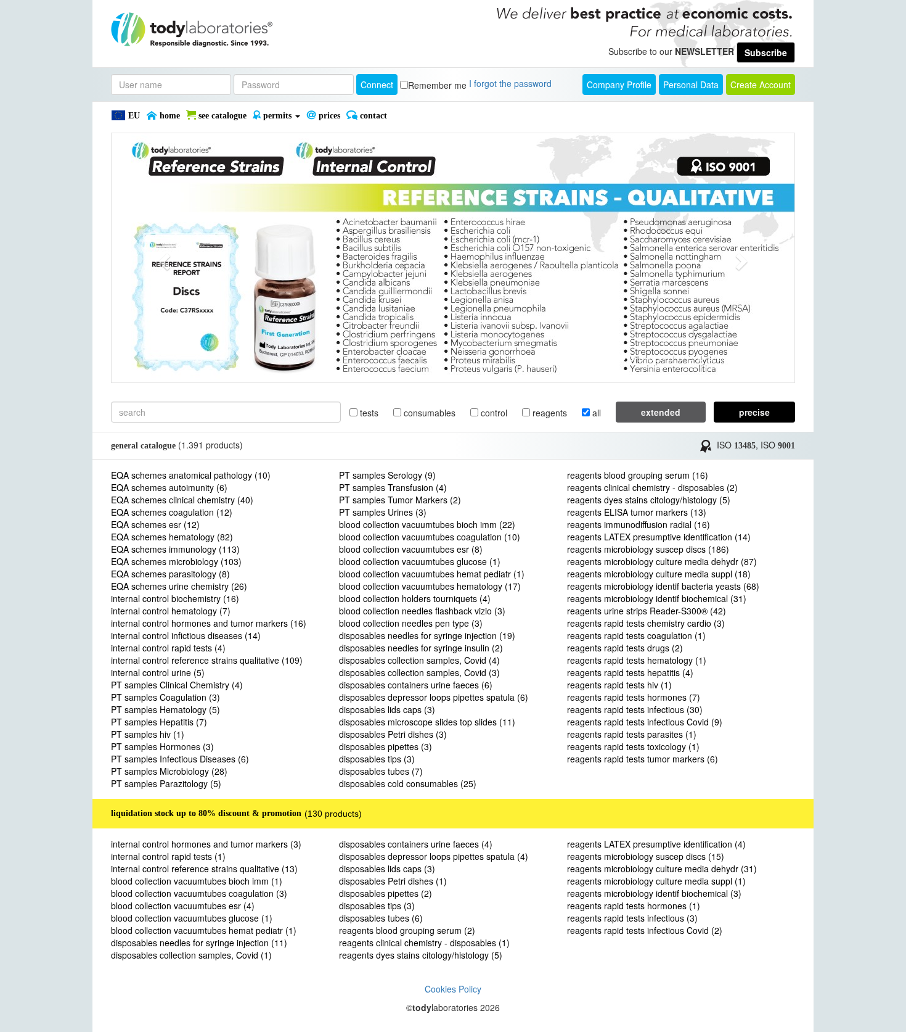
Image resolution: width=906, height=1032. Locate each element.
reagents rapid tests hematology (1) (636, 660)
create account (760, 84)
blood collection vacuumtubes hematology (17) (430, 586)
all (595, 413)
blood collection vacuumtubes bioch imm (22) (427, 524)
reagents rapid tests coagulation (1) (636, 635)
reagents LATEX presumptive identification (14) (659, 536)
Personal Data (691, 84)
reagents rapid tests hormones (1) (633, 905)
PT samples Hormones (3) (162, 746)
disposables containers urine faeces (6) (415, 685)
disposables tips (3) (377, 759)
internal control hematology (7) (171, 611)
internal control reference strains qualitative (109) (207, 660)
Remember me (437, 85)
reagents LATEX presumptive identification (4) (656, 844)
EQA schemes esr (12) (155, 524)
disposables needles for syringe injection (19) (427, 635)
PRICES (328, 115)
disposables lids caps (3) (387, 709)
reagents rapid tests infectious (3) (632, 918)
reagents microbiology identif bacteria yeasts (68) (663, 586)
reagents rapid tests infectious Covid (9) (644, 722)
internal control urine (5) (158, 672)
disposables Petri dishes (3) (393, 734)
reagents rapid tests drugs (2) (625, 648)
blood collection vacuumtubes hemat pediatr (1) (431, 574)
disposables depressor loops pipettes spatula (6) (433, 697)
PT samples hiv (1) (147, 734)
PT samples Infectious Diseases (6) (180, 759)
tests (367, 413)
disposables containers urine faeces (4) (415, 844)
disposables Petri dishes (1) (393, 881)
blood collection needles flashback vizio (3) (422, 611)
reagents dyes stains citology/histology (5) (648, 499)
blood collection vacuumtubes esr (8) (411, 549)
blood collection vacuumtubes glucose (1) (419, 561)
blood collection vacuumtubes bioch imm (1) (196, 881)
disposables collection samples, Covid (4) (419, 660)
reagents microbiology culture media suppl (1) (656, 881)
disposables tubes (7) (381, 771)
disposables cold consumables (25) (407, 783)
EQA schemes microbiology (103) (176, 561)
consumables (428, 413)
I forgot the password (510, 83)
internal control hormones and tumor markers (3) (206, 844)
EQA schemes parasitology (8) (170, 574)
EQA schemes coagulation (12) (171, 512)
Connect (377, 84)
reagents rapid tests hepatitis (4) (630, 672)
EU (133, 115)
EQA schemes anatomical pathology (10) (191, 475)
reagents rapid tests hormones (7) (633, 697)
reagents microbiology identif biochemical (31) (656, 598)
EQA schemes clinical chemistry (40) (182, 499)
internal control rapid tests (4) (168, 648)
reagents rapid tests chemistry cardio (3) (646, 623)
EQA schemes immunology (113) (175, 549)
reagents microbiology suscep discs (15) (645, 856)
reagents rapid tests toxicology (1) (633, 746)
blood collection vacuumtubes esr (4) (183, 905)
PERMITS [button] (277, 115)
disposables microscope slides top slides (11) (427, 722)
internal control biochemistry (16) (175, 598)
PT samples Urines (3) (382, 512)
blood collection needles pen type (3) (411, 623)
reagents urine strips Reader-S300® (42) (646, 611)
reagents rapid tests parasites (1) (631, 734)
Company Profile (619, 84)
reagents (548, 413)
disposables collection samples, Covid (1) (191, 955)
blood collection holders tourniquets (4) (415, 598)
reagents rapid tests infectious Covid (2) (644, 930)
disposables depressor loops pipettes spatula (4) (433, 856)
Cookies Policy (453, 989)
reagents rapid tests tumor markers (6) (642, 759)
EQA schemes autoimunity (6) (169, 487)
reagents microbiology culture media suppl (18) (659, 574)
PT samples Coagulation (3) (165, 697)
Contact (372, 115)
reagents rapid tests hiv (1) (619, 685)
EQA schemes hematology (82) (172, 536)
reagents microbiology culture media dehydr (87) (662, 561)
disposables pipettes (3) (385, 746)
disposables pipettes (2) (385, 893)
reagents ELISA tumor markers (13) (636, 512)
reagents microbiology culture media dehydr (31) (662, 868)
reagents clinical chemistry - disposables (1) (424, 942)
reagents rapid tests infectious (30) (635, 709)
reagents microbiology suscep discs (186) (648, 549)
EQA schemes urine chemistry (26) (179, 586)
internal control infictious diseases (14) (186, 635)
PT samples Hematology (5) (165, 709)
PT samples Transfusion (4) (393, 487)
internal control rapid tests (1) (168, 856)
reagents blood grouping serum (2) (407, 930)
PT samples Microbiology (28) (169, 771)
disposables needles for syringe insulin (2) (421, 648)
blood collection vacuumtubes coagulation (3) (199, 893)
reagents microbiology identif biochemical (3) (654, 893)
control (492, 413)
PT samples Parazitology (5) (166, 783)
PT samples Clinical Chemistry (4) (177, 685)
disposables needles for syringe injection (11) (199, 942)
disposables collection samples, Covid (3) (419, 672)
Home (168, 115)
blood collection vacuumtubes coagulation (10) (429, 536)
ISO (736, 445)
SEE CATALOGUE (221, 115)
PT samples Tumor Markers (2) (400, 499)
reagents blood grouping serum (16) (637, 475)
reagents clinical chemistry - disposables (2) (652, 487)
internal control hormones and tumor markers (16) (208, 623)
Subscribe (766, 52)
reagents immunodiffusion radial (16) (638, 524)
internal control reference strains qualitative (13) (204, 868)
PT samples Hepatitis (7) (159, 722)
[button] (163, 257)
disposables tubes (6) (381, 918)
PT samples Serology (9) (387, 475)
